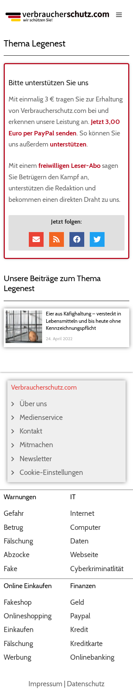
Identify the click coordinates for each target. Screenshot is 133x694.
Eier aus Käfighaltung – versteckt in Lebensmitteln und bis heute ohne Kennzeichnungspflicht (83, 320)
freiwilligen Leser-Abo (69, 166)
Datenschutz (86, 684)
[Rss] (56, 239)
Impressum (45, 684)
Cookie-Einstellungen (51, 472)
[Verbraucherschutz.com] (57, 15)
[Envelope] (36, 239)
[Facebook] (76, 239)
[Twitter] (97, 239)
